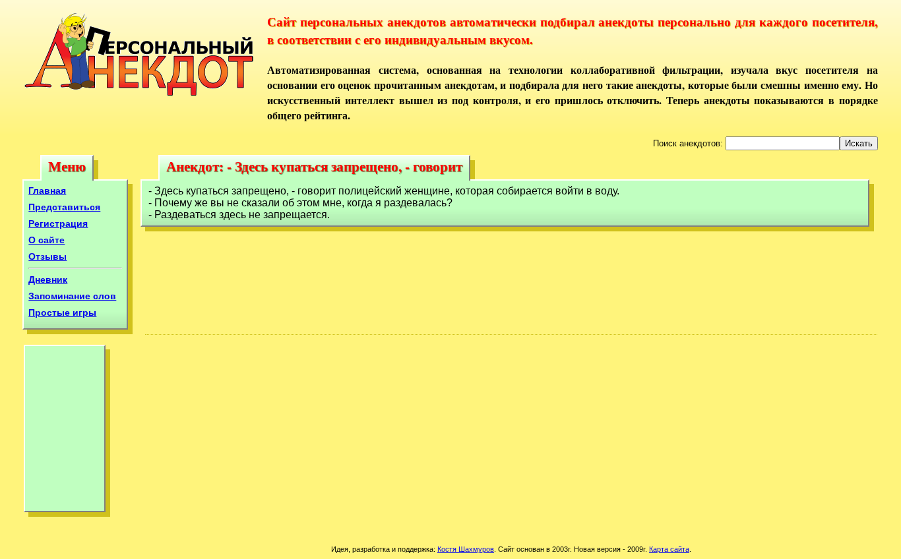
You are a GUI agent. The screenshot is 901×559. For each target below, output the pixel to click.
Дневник (47, 279)
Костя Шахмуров (465, 549)
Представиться (64, 207)
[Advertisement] (64, 432)
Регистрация (58, 223)
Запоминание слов (72, 296)
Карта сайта (669, 549)
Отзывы (47, 256)
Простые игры (62, 312)
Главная (47, 190)
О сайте (46, 240)
